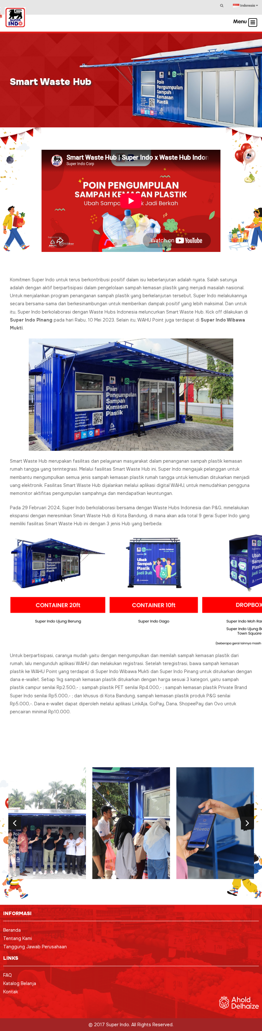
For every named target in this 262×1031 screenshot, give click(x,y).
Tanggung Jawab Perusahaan (35, 947)
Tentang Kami (17, 938)
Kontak (10, 992)
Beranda (12, 930)
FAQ (7, 975)
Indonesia (247, 6)
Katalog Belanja (19, 983)
